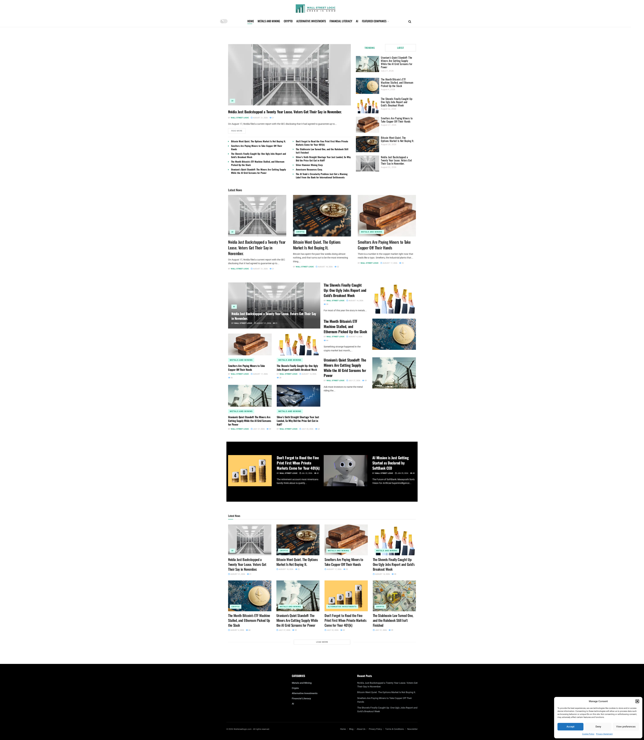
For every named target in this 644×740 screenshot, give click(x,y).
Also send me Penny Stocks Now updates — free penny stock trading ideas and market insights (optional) (321, 386)
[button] (637, 701)
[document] (322, 370)
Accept (570, 726)
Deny (598, 726)
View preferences (626, 726)
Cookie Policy (588, 733)
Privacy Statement (604, 733)
